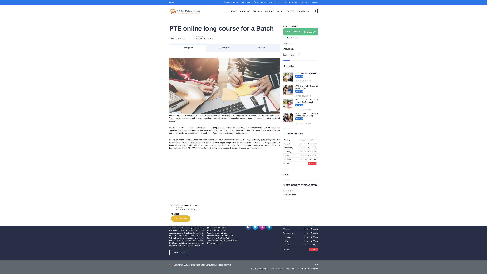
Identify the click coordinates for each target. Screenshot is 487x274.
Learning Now (178, 252)
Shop (279, 11)
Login (307, 2)
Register (315, 2)
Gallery (290, 11)
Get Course (180, 219)
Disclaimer (289, 269)
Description (188, 48)
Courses (269, 11)
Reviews (261, 48)
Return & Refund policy (307, 269)
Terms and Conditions (258, 269)
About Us (244, 11)
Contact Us (303, 11)
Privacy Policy (276, 269)
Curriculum (225, 48)
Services (257, 11)
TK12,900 (310, 32)
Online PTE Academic (205, 38)
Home (234, 11)
